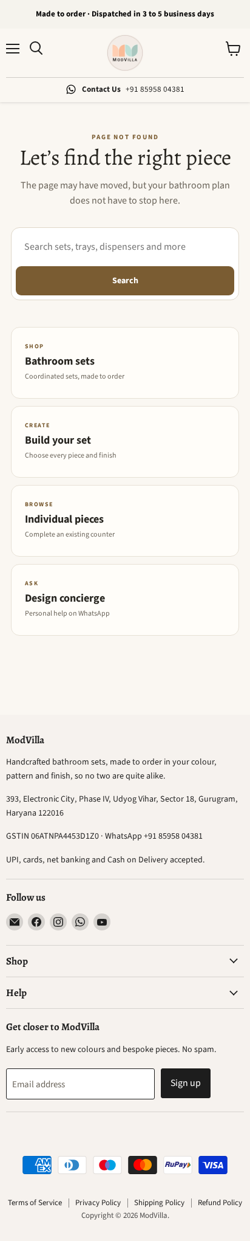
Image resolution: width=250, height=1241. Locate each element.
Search (125, 281)
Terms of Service (35, 1202)
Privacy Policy (98, 1202)
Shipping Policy (159, 1202)
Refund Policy (220, 1202)
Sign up (186, 1083)
